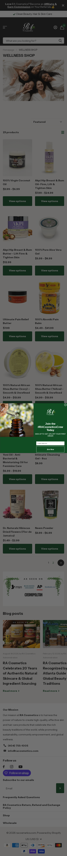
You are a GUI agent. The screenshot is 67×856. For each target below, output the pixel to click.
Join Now (50, 449)
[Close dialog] (65, 405)
